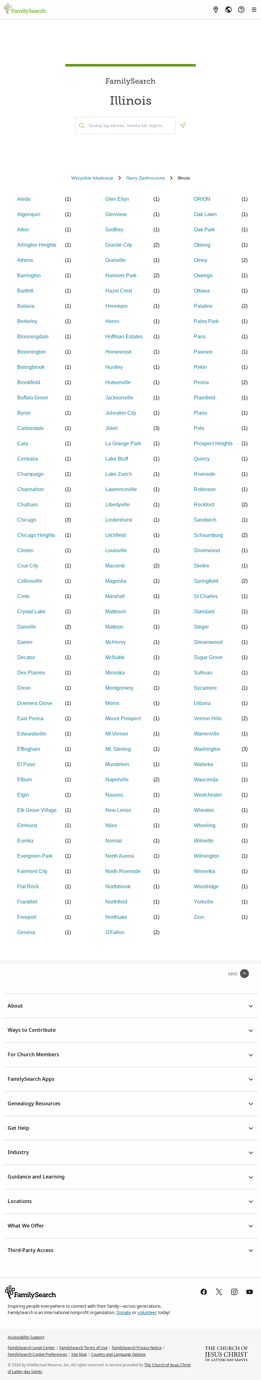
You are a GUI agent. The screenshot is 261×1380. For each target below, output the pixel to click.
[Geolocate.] (183, 125)
